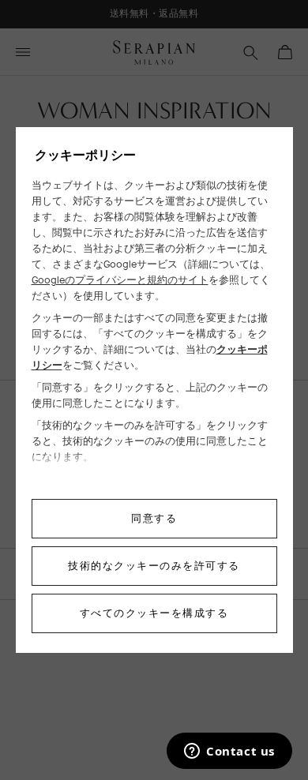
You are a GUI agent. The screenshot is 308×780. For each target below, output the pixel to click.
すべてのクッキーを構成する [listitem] (154, 613)
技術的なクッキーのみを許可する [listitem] (154, 565)
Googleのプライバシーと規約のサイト (120, 280)
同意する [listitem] (154, 518)
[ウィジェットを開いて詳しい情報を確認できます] (229, 752)
